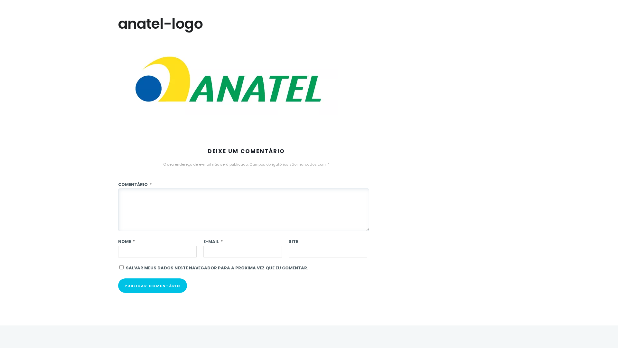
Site (293, 241)
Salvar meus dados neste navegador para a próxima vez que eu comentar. (217, 268)
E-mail (213, 241)
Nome (126, 241)
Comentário (135, 184)
